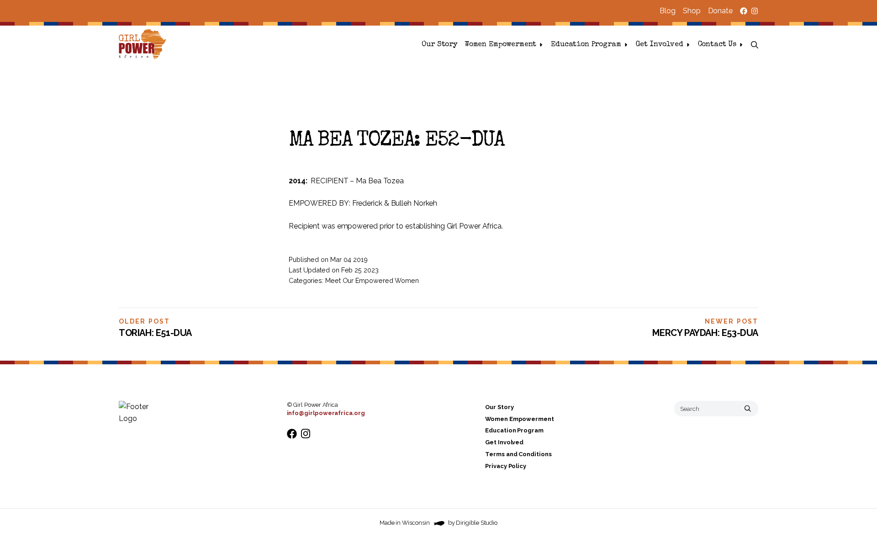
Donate (720, 10)
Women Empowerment (500, 44)
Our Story (439, 44)
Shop (692, 10)
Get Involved (659, 44)
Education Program (586, 44)
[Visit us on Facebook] (743, 11)
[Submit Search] (747, 408)
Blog (668, 10)
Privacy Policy (505, 466)
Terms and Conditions (518, 454)
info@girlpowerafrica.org (326, 413)
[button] (754, 44)
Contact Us (717, 44)
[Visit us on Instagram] (754, 11)
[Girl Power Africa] (144, 45)
